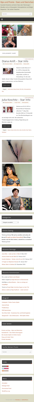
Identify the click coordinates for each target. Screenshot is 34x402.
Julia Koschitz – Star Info (16, 99)
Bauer (9, 130)
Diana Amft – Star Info (15, 61)
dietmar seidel (5, 289)
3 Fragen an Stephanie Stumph (10, 261)
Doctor (17, 89)
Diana (11, 89)
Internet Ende (5, 305)
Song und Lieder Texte (7, 337)
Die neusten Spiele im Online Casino (11, 334)
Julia (20, 130)
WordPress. (25, 399)
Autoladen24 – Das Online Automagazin (12, 332)
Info (22, 89)
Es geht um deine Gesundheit (14, 237)
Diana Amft (26, 63)
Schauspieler (25, 102)
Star (3, 91)
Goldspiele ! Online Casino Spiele (10, 302)
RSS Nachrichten (6, 310)
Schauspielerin (27, 89)
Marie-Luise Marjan (14, 277)
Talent (29, 130)
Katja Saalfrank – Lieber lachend (19, 289)
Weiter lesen (6, 85)
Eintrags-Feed (5, 385)
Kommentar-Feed (6, 388)
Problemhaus (5, 307)
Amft (9, 89)
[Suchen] (30, 14)
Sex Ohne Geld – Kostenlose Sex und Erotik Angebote (16, 313)
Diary (14, 89)
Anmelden (4, 383)
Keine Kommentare (29, 97)
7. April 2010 (17, 102)
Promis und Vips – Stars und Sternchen (12, 330)
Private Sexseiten (6, 339)
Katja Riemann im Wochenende (20, 279)
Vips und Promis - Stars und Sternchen (17, 2)
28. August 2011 (18, 63)
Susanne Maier (8, 63)
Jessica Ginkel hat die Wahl (9, 256)
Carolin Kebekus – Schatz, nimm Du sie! (12, 259)
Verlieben (4, 132)
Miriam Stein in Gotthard (8, 264)
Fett (20, 89)
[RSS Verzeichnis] (5, 371)
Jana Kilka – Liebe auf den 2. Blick (11, 254)
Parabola (17, 399)
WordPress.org (6, 391)
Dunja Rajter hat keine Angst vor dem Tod (18, 287)
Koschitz (24, 130)
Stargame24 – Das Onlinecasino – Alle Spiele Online (15, 315)
